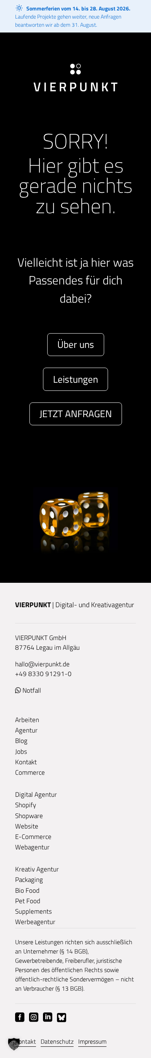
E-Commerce (33, 837)
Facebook (19, 1017)
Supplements (33, 911)
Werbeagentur (35, 922)
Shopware (29, 816)
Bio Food (27, 890)
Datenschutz (57, 1041)
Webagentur (32, 847)
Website (26, 826)
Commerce (30, 772)
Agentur (26, 730)
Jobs (21, 751)
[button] (14, 1044)
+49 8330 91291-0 (43, 674)
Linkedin (47, 1017)
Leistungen (75, 379)
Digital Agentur (36, 794)
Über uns (75, 344)
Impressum (92, 1041)
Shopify (25, 805)
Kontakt (26, 762)
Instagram (33, 1017)
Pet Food (27, 901)
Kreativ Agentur (37, 869)
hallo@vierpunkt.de (42, 664)
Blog (21, 741)
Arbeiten (27, 720)
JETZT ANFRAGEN (75, 413)
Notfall (31, 690)
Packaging (29, 880)
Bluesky (61, 1017)
